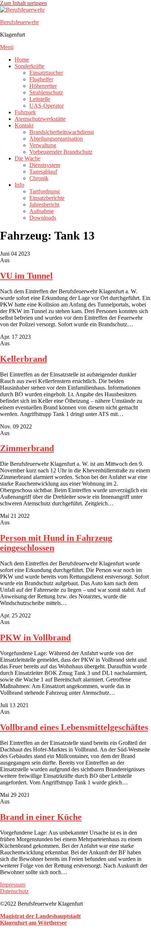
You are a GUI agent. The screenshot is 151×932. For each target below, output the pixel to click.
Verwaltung (42, 145)
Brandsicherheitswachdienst (61, 132)
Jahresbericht (44, 204)
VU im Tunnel (26, 276)
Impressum (12, 884)
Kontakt (24, 125)
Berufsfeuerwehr (19, 22)
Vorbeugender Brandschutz (60, 152)
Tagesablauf (43, 171)
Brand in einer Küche (41, 817)
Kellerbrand (23, 359)
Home (22, 59)
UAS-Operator (46, 106)
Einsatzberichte (47, 198)
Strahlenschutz (46, 92)
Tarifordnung (44, 191)
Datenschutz (14, 891)
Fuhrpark (25, 112)
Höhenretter (43, 86)
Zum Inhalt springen (23, 3)
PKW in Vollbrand (35, 637)
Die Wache (27, 158)
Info (19, 185)
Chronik (38, 178)
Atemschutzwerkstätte (40, 119)
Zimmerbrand (27, 448)
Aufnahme (41, 211)
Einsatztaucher (46, 73)
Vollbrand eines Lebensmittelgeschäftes (74, 727)
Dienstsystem (44, 165)
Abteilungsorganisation (56, 138)
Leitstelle (39, 99)
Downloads (42, 218)
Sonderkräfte (29, 66)
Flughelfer (41, 79)
